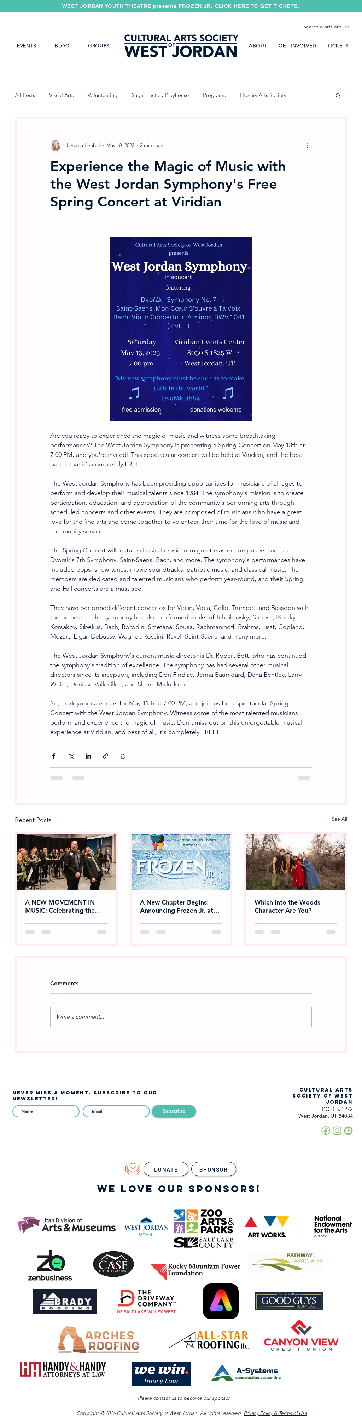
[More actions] (307, 145)
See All (339, 819)
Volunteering (102, 95)
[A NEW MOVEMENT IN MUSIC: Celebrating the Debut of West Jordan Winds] (66, 862)
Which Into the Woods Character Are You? (287, 906)
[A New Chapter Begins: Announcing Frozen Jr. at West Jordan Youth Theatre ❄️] (181, 862)
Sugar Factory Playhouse (160, 95)
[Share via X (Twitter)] (71, 756)
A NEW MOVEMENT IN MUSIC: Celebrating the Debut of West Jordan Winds (60, 906)
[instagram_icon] (337, 1130)
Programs (214, 95)
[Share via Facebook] (53, 756)
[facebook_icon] (325, 1130)
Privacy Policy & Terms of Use (275, 1413)
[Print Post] (122, 756)
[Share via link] (105, 756)
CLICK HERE (232, 6)
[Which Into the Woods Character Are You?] (295, 862)
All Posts (25, 95)
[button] (99, 45)
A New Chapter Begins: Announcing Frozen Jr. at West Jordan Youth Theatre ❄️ (180, 906)
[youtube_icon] (348, 1130)
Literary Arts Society (263, 95)
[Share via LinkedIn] (88, 756)
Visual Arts (61, 95)
